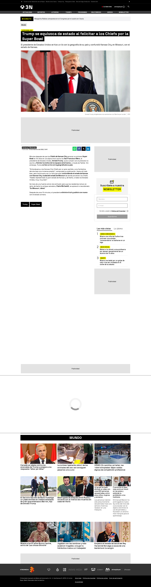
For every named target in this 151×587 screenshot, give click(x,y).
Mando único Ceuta (51, 1)
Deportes (41, 12)
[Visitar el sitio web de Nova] (72, 569)
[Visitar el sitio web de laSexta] (57, 569)
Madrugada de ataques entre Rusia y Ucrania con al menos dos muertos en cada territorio (74, 499)
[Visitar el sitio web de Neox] (65, 569)
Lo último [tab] (118, 229)
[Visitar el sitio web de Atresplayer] (117, 569)
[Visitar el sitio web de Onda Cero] (93, 569)
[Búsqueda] (128, 7)
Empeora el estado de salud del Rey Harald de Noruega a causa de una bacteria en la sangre (110, 545)
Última (107, 6)
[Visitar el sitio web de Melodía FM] (107, 569)
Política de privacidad (89, 578)
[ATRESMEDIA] (27, 569)
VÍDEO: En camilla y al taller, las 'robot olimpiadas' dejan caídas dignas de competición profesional (109, 467)
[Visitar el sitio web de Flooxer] (127, 569)
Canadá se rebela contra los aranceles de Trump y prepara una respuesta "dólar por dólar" (35, 467)
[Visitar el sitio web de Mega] (79, 569)
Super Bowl (35, 204)
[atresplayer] (119, 7)
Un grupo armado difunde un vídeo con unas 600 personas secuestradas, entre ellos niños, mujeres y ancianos (102, 492)
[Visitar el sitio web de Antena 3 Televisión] (50, 569)
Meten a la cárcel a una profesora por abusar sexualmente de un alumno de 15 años (113, 251)
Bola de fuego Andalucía (83, 1)
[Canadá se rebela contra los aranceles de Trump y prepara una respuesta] (38, 454)
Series (110, 12)
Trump (25, 204)
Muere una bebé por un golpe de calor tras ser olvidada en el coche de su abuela (112, 262)
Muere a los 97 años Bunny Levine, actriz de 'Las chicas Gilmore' (35, 544)
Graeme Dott (94, 1)
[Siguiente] (129, 1)
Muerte (102, 258)
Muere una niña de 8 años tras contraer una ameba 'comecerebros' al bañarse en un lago (112, 239)
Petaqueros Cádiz (70, 1)
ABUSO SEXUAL (105, 247)
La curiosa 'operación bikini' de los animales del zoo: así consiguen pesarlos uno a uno (72, 467)
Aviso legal (78, 578)
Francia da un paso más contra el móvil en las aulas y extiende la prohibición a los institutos (120, 492)
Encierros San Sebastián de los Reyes (34, 1)
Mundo (75, 437)
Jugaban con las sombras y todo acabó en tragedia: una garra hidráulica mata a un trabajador (71, 545)
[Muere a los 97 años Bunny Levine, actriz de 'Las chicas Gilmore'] (38, 532)
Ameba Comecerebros (107, 234)
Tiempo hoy (61, 1)
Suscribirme (112, 216)
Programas (82, 12)
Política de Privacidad (118, 211)
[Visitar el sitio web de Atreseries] (86, 569)
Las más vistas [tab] (104, 229)
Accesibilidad (79, 582)
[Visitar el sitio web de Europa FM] (100, 569)
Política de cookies (102, 578)
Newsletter (124, 12)
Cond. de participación (115, 578)
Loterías (55, 12)
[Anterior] (21, 1)
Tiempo (69, 12)
